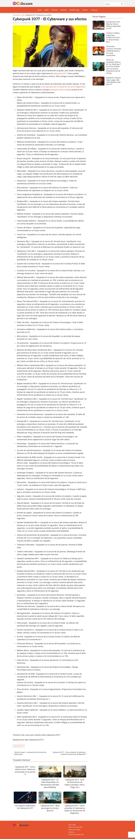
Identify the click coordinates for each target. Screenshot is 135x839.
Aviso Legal (72, 825)
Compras (94, 10)
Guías (39, 10)
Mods (47, 10)
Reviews (64, 10)
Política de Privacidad (75, 827)
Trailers (85, 10)
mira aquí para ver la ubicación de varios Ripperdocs (63, 87)
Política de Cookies (74, 830)
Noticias (55, 10)
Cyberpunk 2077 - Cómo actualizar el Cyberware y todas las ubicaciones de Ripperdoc (69, 753)
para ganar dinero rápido (60, 89)
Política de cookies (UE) (75, 834)
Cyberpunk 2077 (60, 73)
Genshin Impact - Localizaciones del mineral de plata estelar (30, 753)
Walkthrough (74, 10)
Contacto (71, 832)
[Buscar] (122, 4)
